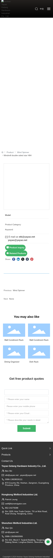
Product (10, 152)
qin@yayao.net (12, 532)
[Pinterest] (31, 259)
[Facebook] (13, 259)
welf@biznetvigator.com (15, 504)
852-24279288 (11, 508)
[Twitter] (22, 259)
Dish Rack (33, 362)
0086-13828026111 (13, 479)
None (11, 299)
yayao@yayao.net (17, 240)
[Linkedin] (18, 259)
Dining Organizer (12, 362)
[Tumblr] (27, 259)
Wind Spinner (23, 152)
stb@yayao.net (27, 237)
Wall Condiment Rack (13, 340)
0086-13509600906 (14, 536)
